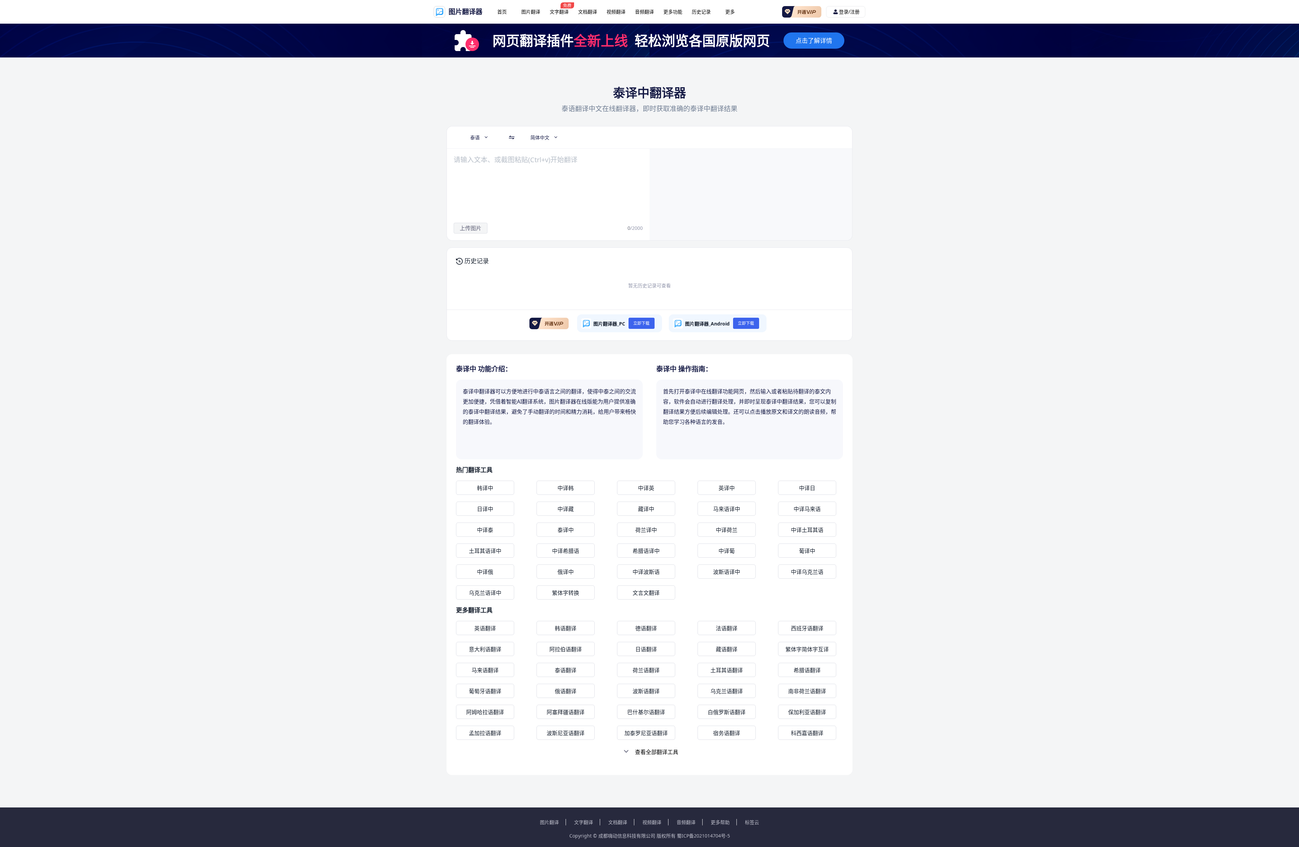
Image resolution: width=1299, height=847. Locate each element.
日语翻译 (646, 649)
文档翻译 (587, 11)
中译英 (646, 488)
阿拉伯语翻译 (565, 649)
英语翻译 (485, 628)
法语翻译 (726, 628)
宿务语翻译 (726, 733)
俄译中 (565, 572)
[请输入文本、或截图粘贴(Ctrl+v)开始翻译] (543, 186)
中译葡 (727, 551)
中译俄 (485, 572)
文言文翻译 (646, 593)
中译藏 (565, 509)
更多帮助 (720, 822)
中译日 (807, 488)
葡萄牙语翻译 (485, 691)
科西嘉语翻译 (807, 733)
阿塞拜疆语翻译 (566, 712)
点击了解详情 (814, 41)
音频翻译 (644, 11)
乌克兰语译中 (485, 593)
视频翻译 (616, 11)
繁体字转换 (565, 593)
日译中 (485, 509)
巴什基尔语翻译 (646, 712)
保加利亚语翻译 (807, 712)
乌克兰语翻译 (726, 691)
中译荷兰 (726, 530)
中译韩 (565, 488)
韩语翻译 (565, 628)
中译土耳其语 (807, 530)
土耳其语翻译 (726, 670)
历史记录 (701, 11)
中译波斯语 (646, 572)
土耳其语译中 (485, 551)
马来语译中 (726, 509)
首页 (502, 11)
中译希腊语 (565, 551)
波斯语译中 (726, 572)
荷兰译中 (646, 530)
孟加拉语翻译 (485, 733)
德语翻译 (646, 628)
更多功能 (672, 11)
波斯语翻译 (646, 691)
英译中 (727, 488)
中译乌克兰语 (807, 572)
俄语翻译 (565, 691)
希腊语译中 (646, 551)
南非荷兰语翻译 (807, 691)
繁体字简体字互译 (807, 649)
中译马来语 (807, 509)
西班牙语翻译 (807, 628)
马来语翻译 (485, 670)
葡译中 (807, 551)
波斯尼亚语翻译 (566, 733)
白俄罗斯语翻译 (727, 712)
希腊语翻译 (807, 670)
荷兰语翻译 (646, 670)
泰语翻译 (565, 670)
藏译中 (646, 509)
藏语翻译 (726, 649)
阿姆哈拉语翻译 (485, 712)
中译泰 (485, 530)
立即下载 (641, 323)
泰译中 (565, 530)
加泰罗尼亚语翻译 (646, 733)
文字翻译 (559, 11)
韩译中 (485, 488)
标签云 (752, 822)
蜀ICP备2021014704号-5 (703, 835)
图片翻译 (530, 11)
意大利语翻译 (485, 649)
